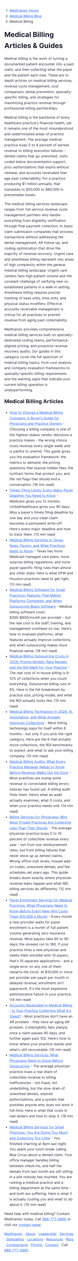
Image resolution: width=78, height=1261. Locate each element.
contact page (30, 1224)
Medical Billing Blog (26, 16)
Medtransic (13, 1234)
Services (66, 1234)
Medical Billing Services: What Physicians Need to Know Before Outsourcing (36, 1060)
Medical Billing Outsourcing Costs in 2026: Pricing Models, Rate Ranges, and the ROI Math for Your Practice (39, 661)
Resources (54, 1239)
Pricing (36, 1245)
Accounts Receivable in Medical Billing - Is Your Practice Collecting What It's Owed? (41, 1010)
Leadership (48, 1234)
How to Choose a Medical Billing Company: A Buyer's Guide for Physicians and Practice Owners (36, 418)
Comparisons (17, 1245)
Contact (51, 1245)
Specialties (15, 1239)
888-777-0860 (54, 1219)
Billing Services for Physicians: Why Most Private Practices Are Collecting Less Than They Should (40, 822)
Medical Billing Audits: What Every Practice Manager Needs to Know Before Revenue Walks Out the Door (39, 767)
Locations (35, 1239)
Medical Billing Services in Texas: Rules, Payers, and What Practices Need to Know (37, 545)
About (31, 1234)
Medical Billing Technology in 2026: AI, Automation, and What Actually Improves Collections (41, 717)
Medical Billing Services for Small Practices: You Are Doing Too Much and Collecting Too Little (39, 1132)
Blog (69, 1239)
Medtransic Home (24, 10)
